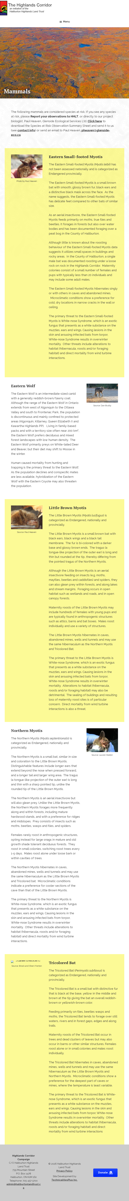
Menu (66, 21)
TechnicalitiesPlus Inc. (64, 1180)
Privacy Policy (64, 1171)
